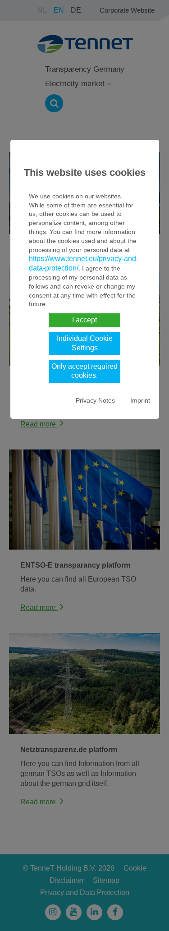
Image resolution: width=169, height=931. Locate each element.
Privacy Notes (95, 400)
